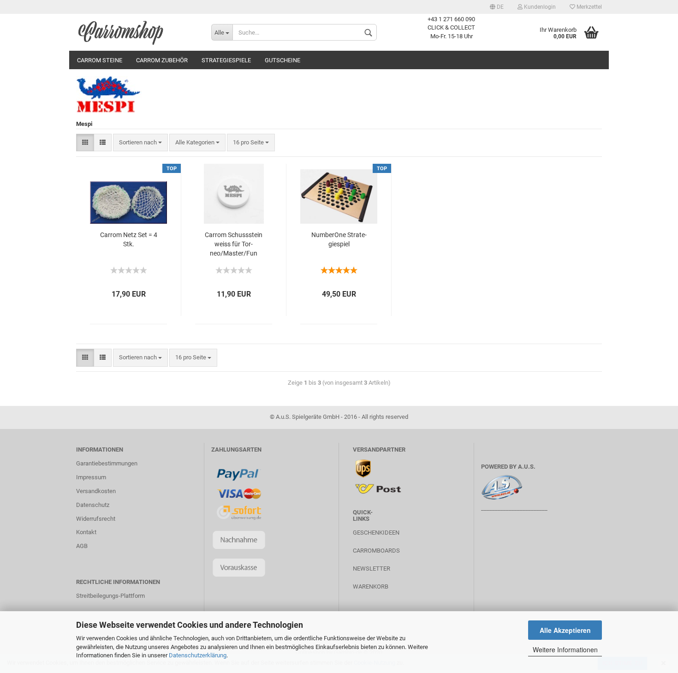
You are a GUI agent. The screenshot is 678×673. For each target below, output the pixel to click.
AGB (82, 545)
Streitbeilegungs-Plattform (110, 595)
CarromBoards (376, 550)
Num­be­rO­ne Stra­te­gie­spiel (339, 239)
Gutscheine (282, 60)
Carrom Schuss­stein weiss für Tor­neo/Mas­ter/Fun (233, 244)
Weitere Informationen (565, 649)
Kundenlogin (539, 7)
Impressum (91, 477)
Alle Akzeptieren (565, 630)
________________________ (514, 508)
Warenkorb (370, 586)
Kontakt (86, 532)
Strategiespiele (226, 60)
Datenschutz (92, 504)
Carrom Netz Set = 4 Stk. (128, 239)
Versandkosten (96, 491)
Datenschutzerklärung (197, 655)
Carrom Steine (99, 60)
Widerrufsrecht (95, 518)
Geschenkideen (376, 532)
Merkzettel (588, 7)
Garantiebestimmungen (106, 463)
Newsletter (371, 568)
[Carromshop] (136, 32)
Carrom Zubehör (162, 60)
